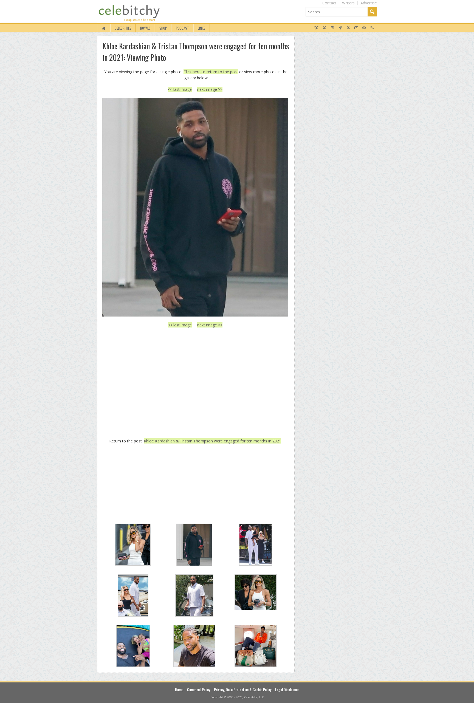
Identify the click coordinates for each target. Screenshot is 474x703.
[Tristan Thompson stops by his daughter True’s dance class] (195, 207)
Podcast (182, 28)
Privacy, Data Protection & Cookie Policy (242, 689)
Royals (145, 28)
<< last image (180, 89)
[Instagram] (332, 28)
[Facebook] (340, 28)
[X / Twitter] (324, 28)
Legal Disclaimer (287, 689)
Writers (348, 3)
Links (201, 28)
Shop (163, 28)
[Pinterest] (364, 28)
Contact (329, 3)
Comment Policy (198, 689)
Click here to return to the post (211, 71)
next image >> (209, 89)
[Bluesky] (316, 28)
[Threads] (348, 28)
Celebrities (123, 28)
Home (179, 689)
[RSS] (372, 28)
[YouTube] (356, 28)
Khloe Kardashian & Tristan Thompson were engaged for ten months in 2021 (212, 441)
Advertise (368, 3)
